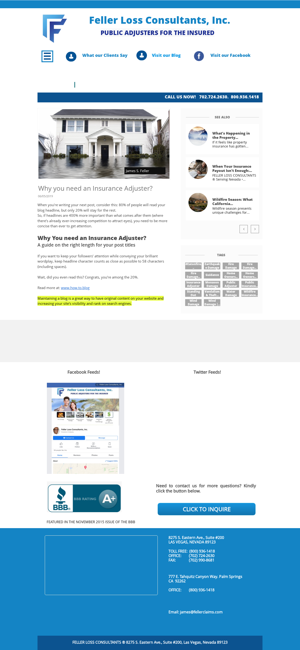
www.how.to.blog (75, 287)
